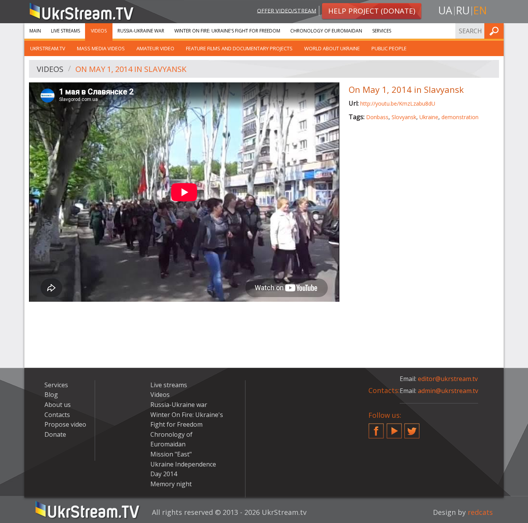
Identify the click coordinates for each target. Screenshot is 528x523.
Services (381, 30)
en (480, 10)
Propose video (65, 424)
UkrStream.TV (47, 48)
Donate (55, 434)
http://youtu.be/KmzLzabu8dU (397, 103)
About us (57, 404)
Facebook (376, 428)
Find (495, 31)
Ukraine (428, 117)
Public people (389, 48)
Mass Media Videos (101, 48)
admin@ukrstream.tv (448, 390)
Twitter (412, 428)
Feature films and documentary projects (239, 48)
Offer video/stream (286, 10)
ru (463, 10)
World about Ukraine (332, 48)
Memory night (171, 484)
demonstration (460, 117)
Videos (99, 30)
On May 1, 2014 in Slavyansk (130, 69)
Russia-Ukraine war (141, 30)
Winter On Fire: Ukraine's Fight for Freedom (227, 30)
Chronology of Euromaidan (326, 30)
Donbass (377, 117)
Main (35, 30)
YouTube (394, 428)
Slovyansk (404, 117)
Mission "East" (171, 454)
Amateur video (155, 48)
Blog (51, 394)
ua (445, 10)
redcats (480, 512)
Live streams (65, 30)
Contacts (57, 414)
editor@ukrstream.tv (448, 378)
